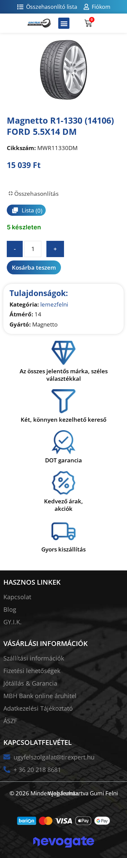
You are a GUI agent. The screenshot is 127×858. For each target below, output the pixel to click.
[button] (63, 23)
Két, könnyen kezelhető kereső (63, 419)
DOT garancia (63, 460)
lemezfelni (54, 304)
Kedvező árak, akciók (63, 504)
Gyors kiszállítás (63, 549)
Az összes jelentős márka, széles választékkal (64, 374)
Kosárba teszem (34, 267)
